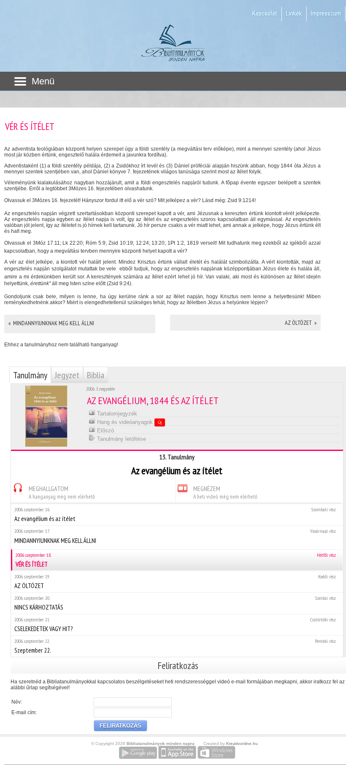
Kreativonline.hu (242, 743)
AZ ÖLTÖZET (175, 581)
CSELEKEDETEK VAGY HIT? (175, 624)
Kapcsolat (264, 13)
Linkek (294, 13)
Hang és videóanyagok (128, 422)
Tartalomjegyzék (116, 413)
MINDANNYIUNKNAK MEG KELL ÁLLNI (175, 536)
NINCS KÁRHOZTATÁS (175, 603)
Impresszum (326, 13)
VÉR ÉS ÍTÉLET (176, 560)
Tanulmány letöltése (120, 439)
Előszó (104, 430)
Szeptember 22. (175, 646)
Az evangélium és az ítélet (175, 514)
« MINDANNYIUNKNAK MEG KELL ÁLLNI (51, 323)
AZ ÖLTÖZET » (300, 322)
